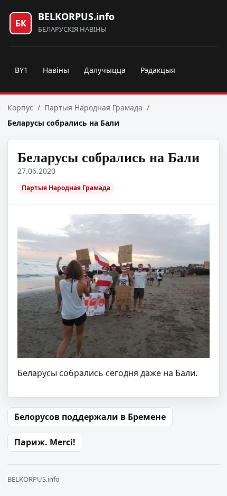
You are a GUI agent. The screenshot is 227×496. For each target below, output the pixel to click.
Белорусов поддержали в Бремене (90, 417)
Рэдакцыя (157, 70)
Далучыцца (105, 70)
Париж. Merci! (44, 442)
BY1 (21, 70)
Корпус (20, 107)
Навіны (56, 70)
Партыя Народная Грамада (93, 107)
